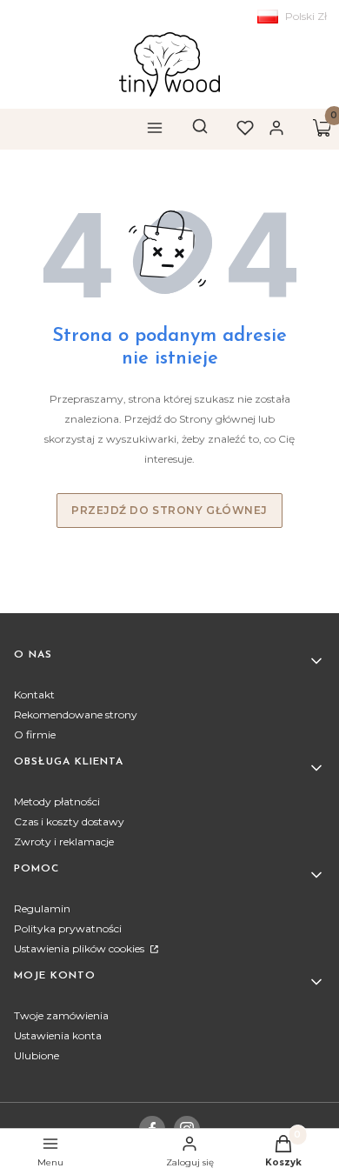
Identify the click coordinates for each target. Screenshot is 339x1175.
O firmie (35, 734)
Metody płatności (57, 801)
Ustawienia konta (58, 1035)
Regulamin (42, 908)
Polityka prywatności (68, 928)
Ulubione (36, 1055)
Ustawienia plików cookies (80, 948)
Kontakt (34, 694)
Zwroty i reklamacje (64, 841)
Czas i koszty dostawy (69, 821)
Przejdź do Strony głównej (169, 510)
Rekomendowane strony (75, 714)
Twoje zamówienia (61, 1015)
